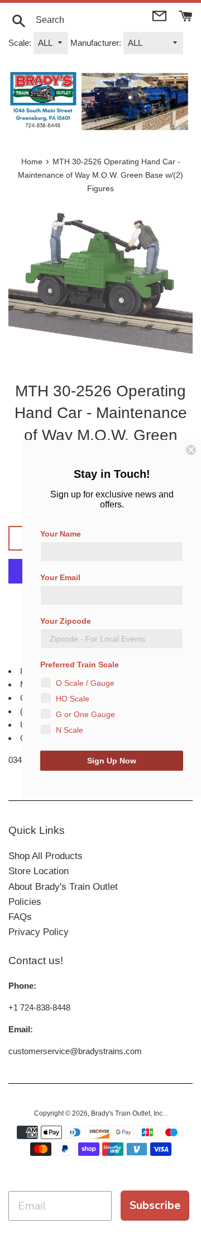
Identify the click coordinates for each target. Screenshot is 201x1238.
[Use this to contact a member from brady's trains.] (160, 15)
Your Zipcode (65, 620)
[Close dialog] (191, 450)
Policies (24, 902)
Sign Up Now (111, 760)
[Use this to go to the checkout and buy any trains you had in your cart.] (186, 15)
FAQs (20, 917)
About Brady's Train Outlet (63, 886)
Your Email (60, 577)
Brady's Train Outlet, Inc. (128, 1113)
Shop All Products (45, 856)
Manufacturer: (95, 43)
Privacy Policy (38, 932)
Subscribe (155, 1205)
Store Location (38, 871)
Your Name (60, 533)
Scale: (19, 43)
